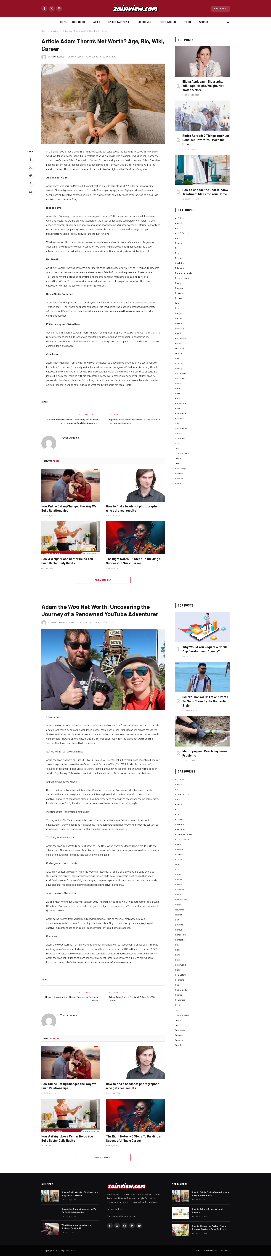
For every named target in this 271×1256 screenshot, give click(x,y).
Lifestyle (144, 22)
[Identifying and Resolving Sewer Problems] (202, 731)
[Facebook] (30, 159)
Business (78, 22)
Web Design (180, 468)
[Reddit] (30, 175)
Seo (177, 423)
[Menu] (43, 22)
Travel (178, 463)
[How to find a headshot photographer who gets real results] (135, 485)
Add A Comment (103, 580)
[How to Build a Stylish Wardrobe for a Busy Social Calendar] (50, 1196)
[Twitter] (30, 167)
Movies (178, 383)
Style (177, 443)
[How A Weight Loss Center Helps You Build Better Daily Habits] (70, 537)
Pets (177, 398)
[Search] (228, 22)
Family (178, 283)
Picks (177, 408)
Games (178, 318)
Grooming (179, 328)
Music (177, 388)
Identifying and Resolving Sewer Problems (204, 753)
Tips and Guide (182, 453)
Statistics (180, 438)
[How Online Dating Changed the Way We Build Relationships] (70, 485)
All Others (179, 218)
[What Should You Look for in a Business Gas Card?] (50, 1229)
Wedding (179, 478)
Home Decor (181, 338)
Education (180, 268)
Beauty (178, 243)
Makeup (178, 368)
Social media (181, 428)
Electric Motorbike (183, 273)
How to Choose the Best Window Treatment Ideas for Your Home (205, 192)
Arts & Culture (182, 233)
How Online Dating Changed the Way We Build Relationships (68, 508)
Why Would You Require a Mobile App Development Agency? (205, 649)
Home (63, 22)
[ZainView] (135, 8)
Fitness (178, 298)
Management (181, 373)
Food (177, 303)
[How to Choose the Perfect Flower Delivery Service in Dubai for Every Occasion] (180, 1230)
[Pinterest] (30, 183)
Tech (187, 22)
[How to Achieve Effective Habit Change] (180, 1213)
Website (179, 473)
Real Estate (180, 413)
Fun (177, 308)
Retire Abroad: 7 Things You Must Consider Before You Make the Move (205, 140)
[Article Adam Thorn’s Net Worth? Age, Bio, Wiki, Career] (103, 104)
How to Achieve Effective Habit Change (207, 1210)
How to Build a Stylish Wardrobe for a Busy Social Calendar (79, 1194)
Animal (178, 223)
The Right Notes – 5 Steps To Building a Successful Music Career (133, 561)
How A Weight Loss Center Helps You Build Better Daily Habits (67, 561)
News (177, 393)
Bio (176, 248)
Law (177, 358)
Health (178, 333)
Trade (178, 458)
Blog (177, 253)
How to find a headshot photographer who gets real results (132, 508)
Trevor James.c (58, 57)
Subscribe (220, 8)
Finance (179, 293)
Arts (96, 22)
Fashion (179, 288)
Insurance (179, 348)
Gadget (178, 313)
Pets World (168, 22)
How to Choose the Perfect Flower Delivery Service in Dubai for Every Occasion (209, 1228)
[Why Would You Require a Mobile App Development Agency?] (202, 627)
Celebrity (179, 263)
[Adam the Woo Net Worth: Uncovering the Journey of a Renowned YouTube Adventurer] (103, 669)
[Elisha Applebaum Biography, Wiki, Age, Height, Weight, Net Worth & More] (202, 61)
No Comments (95, 57)
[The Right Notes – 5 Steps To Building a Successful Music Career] (135, 537)
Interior (178, 353)
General (178, 323)
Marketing (180, 378)
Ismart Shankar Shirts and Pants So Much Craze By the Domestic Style (205, 701)
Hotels (178, 343)
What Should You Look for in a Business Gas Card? (76, 1226)
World (203, 22)
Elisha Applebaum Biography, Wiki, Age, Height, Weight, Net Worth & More (203, 86)
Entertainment (119, 22)
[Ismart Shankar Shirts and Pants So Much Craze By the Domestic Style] (202, 677)
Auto (177, 238)
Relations (179, 418)
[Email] (30, 191)
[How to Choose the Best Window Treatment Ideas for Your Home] (202, 170)
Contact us (225, 1250)
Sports (178, 433)
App (177, 228)
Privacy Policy (210, 1250)
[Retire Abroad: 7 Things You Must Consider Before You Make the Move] (202, 116)
